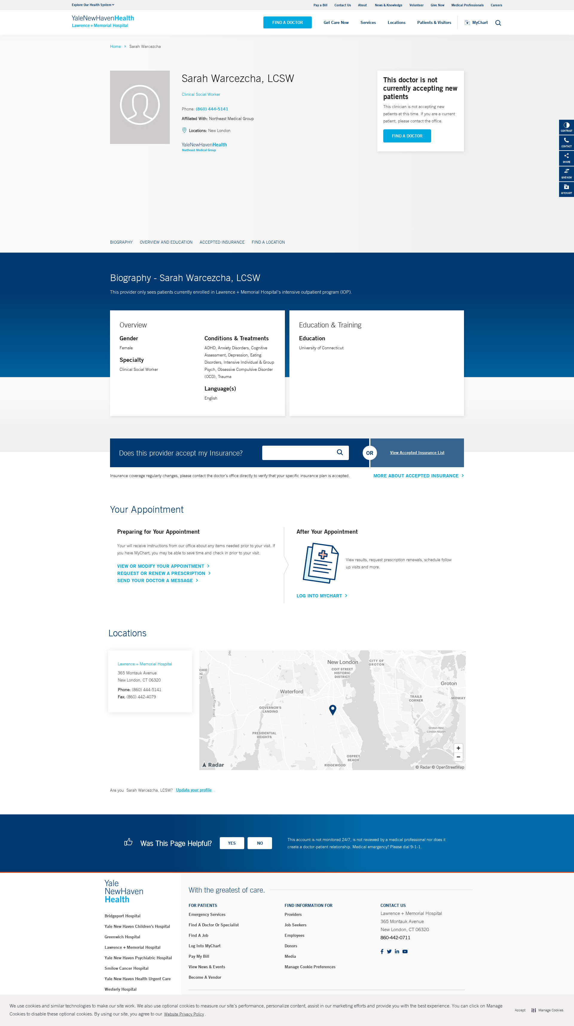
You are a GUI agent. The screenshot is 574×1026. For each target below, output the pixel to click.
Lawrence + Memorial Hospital (145, 664)
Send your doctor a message (155, 580)
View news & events (207, 966)
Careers (496, 5)
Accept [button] (520, 1010)
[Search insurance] (342, 453)
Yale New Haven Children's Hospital (137, 926)
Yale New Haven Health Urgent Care (138, 978)
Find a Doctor (287, 22)
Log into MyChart (205, 945)
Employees (294, 935)
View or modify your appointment (160, 566)
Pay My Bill (199, 956)
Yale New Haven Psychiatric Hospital (138, 957)
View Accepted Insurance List (417, 452)
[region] (332, 710)
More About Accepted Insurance (416, 475)
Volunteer (417, 5)
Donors (291, 945)
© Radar (423, 767)
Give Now (437, 5)
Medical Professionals (467, 5)
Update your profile (194, 790)
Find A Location (268, 242)
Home (115, 46)
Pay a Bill (320, 5)
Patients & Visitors (434, 22)
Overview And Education (166, 242)
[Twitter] (389, 952)
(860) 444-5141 (212, 109)
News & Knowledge (388, 5)
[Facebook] (382, 952)
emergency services (207, 914)
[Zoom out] (458, 756)
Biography (121, 242)
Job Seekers (295, 925)
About (363, 5)
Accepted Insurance (222, 242)
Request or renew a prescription (161, 573)
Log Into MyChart (319, 595)
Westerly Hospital (121, 989)
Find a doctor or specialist (214, 925)
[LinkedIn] (397, 952)
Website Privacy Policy (184, 1014)
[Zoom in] (458, 748)
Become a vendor (205, 977)
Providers (293, 914)
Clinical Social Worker (201, 94)
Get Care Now (336, 22)
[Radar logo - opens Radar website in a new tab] (213, 764)
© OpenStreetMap (448, 767)
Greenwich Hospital (122, 937)
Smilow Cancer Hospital (127, 968)
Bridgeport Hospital (123, 916)
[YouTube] (405, 952)
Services (368, 22)
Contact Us (343, 5)
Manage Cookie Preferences (310, 966)
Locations (396, 22)
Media (290, 956)
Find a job (198, 935)
